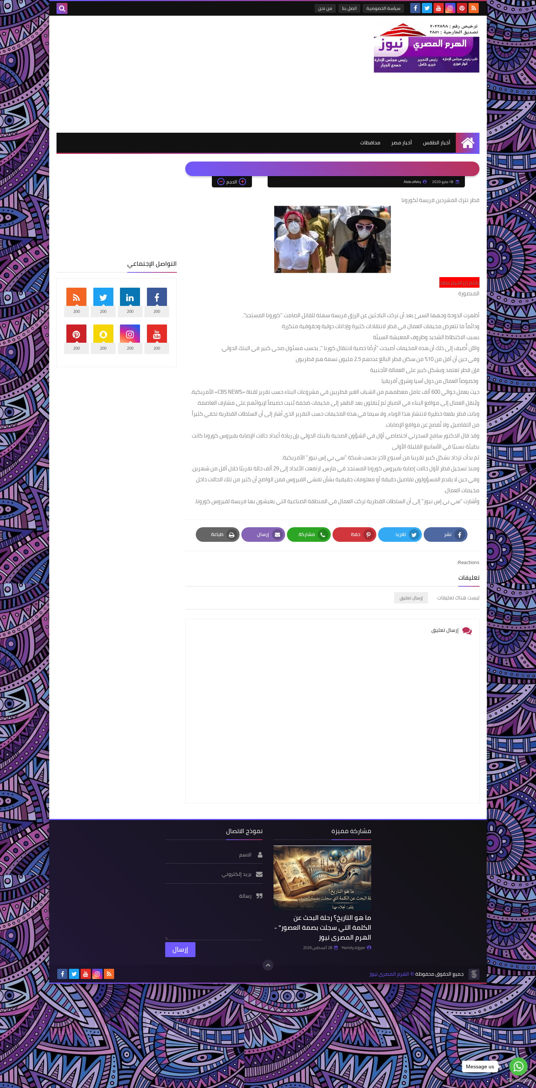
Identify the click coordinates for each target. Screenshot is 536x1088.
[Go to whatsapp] (518, 1066)
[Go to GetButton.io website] (518, 1080)
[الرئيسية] (467, 143)
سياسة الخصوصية (383, 8)
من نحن (325, 8)
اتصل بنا (349, 8)
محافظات (370, 142)
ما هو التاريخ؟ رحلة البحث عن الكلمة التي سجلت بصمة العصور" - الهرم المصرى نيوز (322, 927)
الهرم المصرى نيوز (389, 974)
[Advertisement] (189, 74)
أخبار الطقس (436, 142)
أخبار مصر (401, 142)
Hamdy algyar (353, 947)
